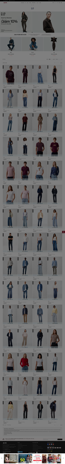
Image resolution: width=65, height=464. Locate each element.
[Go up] (37, 452)
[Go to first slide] (63, 458)
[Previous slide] (1, 458)
